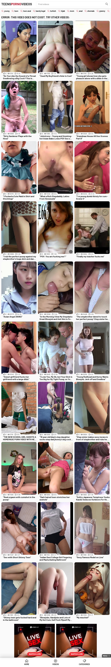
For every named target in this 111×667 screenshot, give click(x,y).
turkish (53, 11)
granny (102, 11)
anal (80, 11)
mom (72, 11)
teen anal (27, 11)
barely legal (40, 11)
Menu (105, 656)
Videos (55, 664)
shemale (90, 11)
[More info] (34, 71)
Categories (84, 664)
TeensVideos (16, 4)
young (6, 11)
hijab (63, 11)
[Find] (106, 4)
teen (16, 11)
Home (26, 664)
